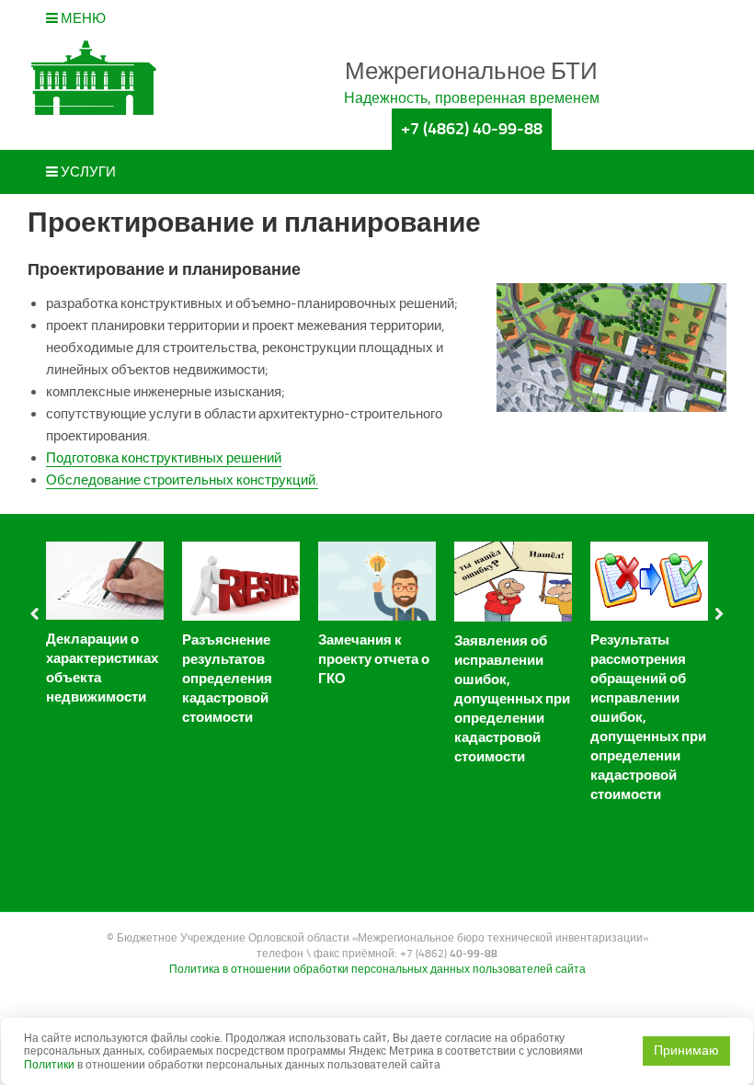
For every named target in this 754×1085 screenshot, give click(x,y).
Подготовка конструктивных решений (163, 458)
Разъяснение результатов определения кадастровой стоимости (227, 678)
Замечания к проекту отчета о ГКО (373, 659)
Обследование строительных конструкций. (182, 480)
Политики (49, 1064)
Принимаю (686, 1050)
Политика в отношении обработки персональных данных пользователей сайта (377, 969)
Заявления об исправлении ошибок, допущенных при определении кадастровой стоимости (512, 699)
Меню (82, 18)
